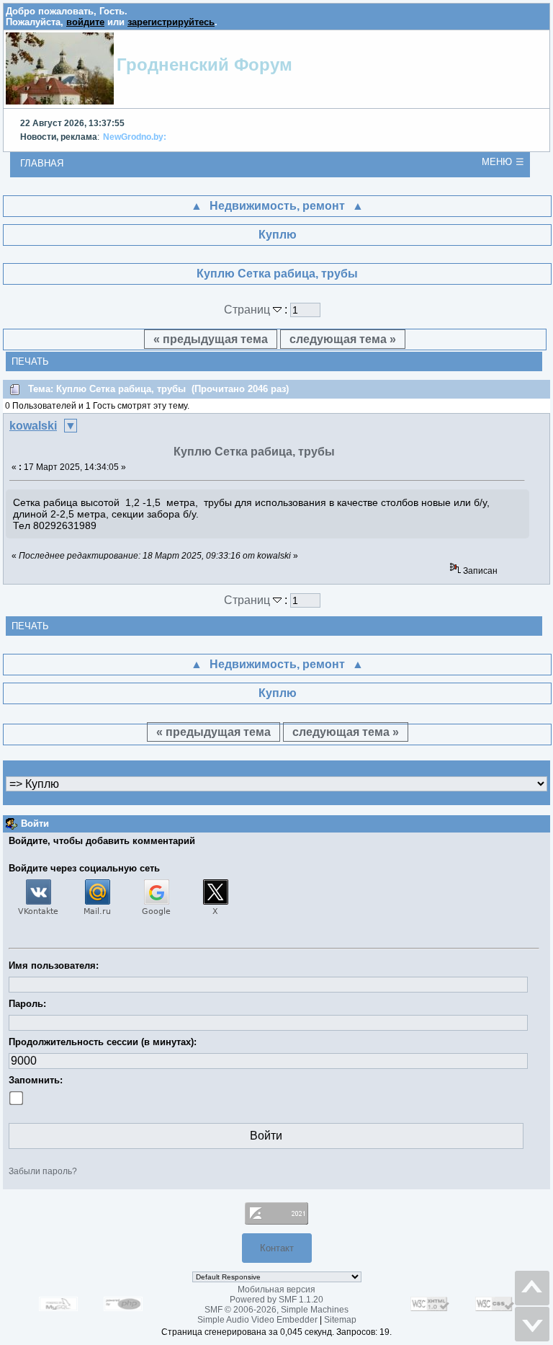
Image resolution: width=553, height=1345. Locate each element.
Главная (41, 163)
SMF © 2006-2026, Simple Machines (276, 1310)
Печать (30, 361)
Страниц (248, 309)
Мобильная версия (276, 1289)
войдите (85, 22)
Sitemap (340, 1320)
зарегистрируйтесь (171, 22)
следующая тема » (342, 339)
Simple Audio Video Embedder (257, 1320)
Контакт (277, 1248)
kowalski (33, 426)
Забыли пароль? (43, 1171)
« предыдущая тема (210, 339)
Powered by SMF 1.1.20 (276, 1300)
